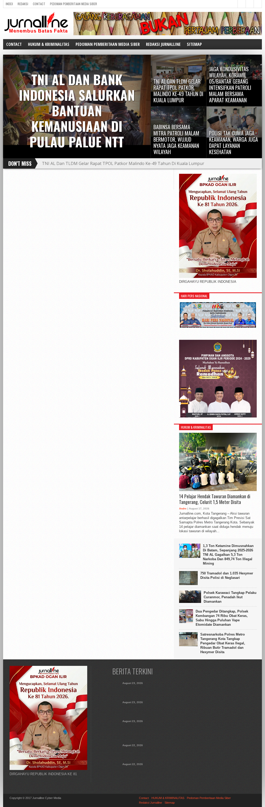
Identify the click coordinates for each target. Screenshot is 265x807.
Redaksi (23, 4)
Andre (183, 508)
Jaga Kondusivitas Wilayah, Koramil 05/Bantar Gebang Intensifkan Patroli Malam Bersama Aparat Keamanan (136, 165)
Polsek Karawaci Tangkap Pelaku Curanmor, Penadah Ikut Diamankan (230, 597)
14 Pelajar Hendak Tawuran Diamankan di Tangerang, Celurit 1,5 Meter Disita (214, 499)
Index (9, 4)
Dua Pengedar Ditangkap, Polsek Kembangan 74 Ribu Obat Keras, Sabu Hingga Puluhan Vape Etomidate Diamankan (222, 617)
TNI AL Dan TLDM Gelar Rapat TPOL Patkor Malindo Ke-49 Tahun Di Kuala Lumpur (132, 710)
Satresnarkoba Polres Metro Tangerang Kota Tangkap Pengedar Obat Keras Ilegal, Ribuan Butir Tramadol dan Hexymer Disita (222, 643)
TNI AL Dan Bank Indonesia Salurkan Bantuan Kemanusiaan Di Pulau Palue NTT (133, 691)
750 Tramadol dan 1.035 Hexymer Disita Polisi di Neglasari (226, 575)
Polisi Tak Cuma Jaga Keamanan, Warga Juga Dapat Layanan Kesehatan (132, 772)
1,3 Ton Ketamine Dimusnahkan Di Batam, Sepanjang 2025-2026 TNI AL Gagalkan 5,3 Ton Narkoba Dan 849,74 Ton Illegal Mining (228, 554)
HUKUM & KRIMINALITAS (48, 44)
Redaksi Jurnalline (163, 44)
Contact (39, 4)
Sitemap (194, 44)
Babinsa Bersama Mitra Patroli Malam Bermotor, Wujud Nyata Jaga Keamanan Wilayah (132, 753)
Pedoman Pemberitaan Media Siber (73, 4)
